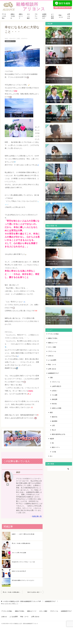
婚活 (51, 412)
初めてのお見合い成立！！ (34, 592)
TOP (22, 601)
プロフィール (36, 16)
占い (51, 456)
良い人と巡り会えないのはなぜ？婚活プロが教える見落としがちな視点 (58, 320)
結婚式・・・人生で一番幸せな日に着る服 (23, 534)
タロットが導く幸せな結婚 (19, 552)
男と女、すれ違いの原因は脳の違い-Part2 (12, 592)
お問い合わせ (68, 16)
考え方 (54, 430)
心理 (53, 425)
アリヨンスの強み (4, 16)
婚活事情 (54, 421)
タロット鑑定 (28, 16)
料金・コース (61, 16)
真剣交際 (54, 399)
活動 (51, 377)
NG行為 (54, 403)
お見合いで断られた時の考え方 (55, 140)
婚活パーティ (56, 447)
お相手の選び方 (56, 386)
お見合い (54, 390)
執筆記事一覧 (37, 516)
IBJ (53, 443)
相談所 (52, 438)
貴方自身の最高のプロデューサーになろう (23, 580)
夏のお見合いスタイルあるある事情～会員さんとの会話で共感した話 (58, 300)
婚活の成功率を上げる (58, 434)
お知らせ (50, 355)
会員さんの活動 (56, 408)
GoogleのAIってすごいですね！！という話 (23, 562)
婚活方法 (54, 417)
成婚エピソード (21, 16)
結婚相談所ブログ (44, 16)
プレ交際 (54, 395)
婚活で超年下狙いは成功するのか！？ (57, 101)
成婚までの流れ (13, 16)
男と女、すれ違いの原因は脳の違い (21, 543)
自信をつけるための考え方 (19, 571)
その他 (54, 452)
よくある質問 (52, 16)
